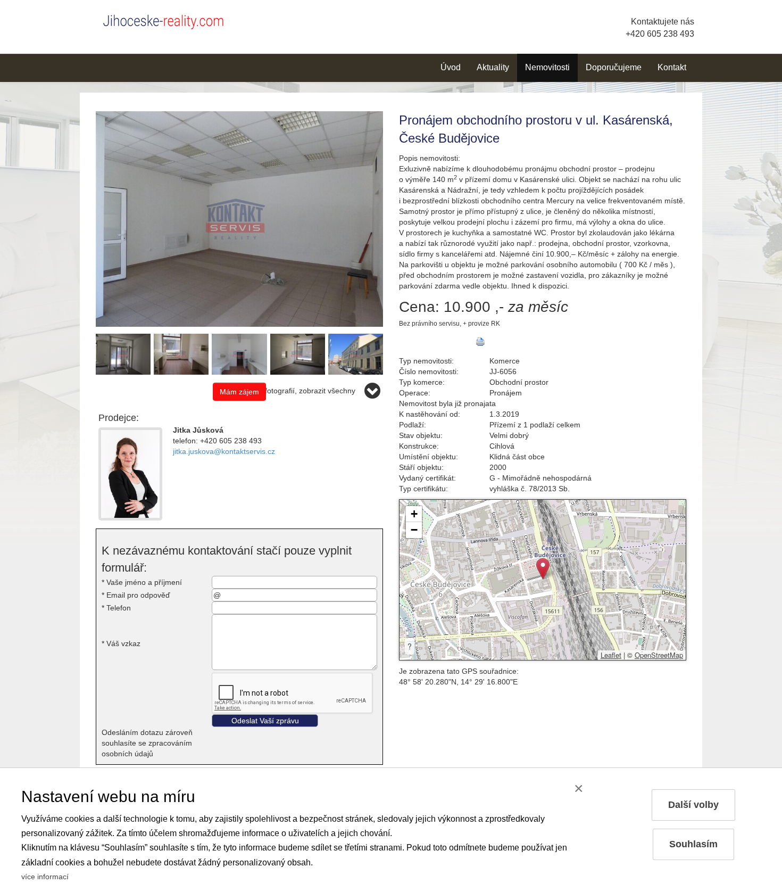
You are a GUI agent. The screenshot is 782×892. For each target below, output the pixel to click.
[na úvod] (167, 19)
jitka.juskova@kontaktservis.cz (224, 451)
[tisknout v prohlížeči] (480, 341)
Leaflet (611, 655)
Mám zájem (239, 391)
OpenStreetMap (659, 655)
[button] (543, 569)
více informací (45, 876)
